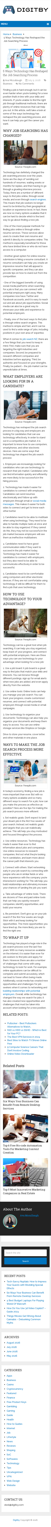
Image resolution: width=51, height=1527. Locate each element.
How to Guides (14, 1424)
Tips (9, 1467)
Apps (9, 1375)
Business (7, 83)
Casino (10, 1384)
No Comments (26, 83)
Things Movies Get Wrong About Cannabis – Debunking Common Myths (24, 1319)
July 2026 (12, 1347)
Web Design (13, 1481)
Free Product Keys (16, 1402)
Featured (11, 1393)
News (10, 1441)
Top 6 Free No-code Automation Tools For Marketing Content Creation (22, 1149)
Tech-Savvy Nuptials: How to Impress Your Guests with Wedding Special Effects (26, 1285)
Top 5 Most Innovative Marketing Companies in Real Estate (24, 1191)
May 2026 (12, 1356)
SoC (9, 1454)
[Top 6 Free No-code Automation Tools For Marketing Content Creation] (25, 1128)
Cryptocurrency (15, 1389)
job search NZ (30, 339)
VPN (9, 1476)
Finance (11, 1397)
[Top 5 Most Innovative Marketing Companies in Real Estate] (25, 1172)
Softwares (12, 1459)
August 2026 (13, 1342)
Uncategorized (15, 1472)
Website (11, 1485)
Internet (11, 1428)
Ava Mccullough (13, 80)
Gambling (12, 1406)
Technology (13, 1463)
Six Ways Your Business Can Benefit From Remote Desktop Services (21, 1105)
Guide (10, 1415)
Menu (4, 24)
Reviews (11, 1446)
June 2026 (12, 1351)
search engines (38, 199)
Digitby (16, 1520)
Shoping (11, 1450)
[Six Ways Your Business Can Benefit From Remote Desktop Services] (25, 1084)
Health (10, 1419)
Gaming (11, 1410)
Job (8, 1432)
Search (25, 1261)
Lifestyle (11, 1437)
